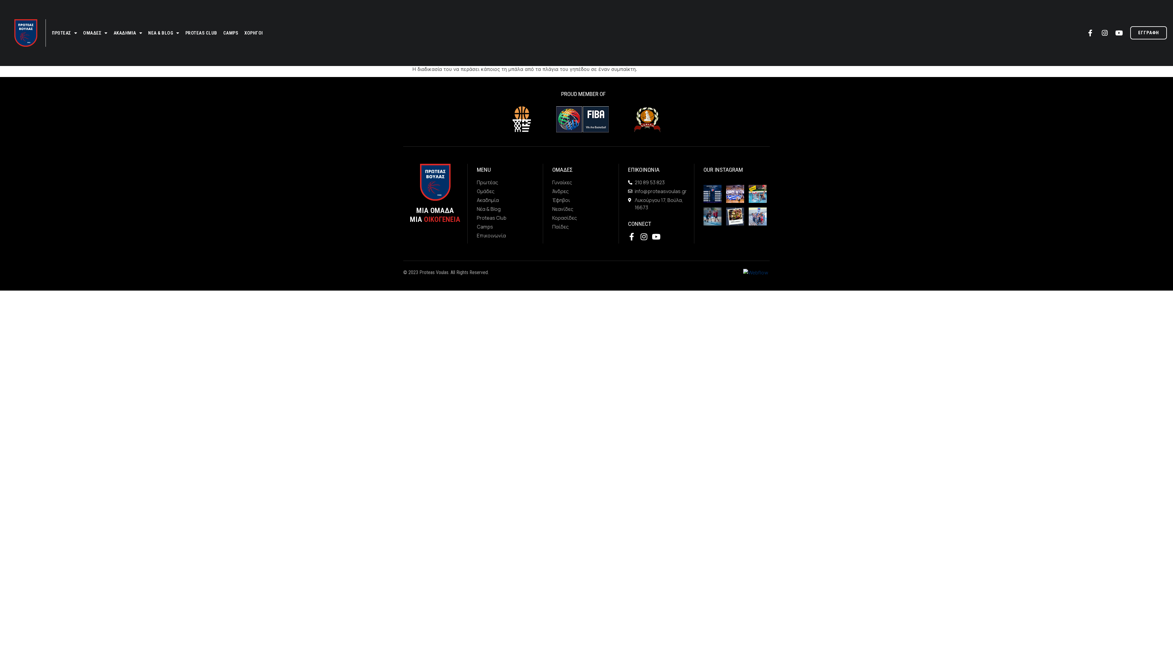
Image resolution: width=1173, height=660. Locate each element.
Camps (231, 33)
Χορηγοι (253, 33)
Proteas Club (201, 33)
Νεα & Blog (160, 33)
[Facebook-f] (1090, 33)
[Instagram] (1104, 33)
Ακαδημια (125, 33)
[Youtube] (1119, 33)
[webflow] (755, 272)
